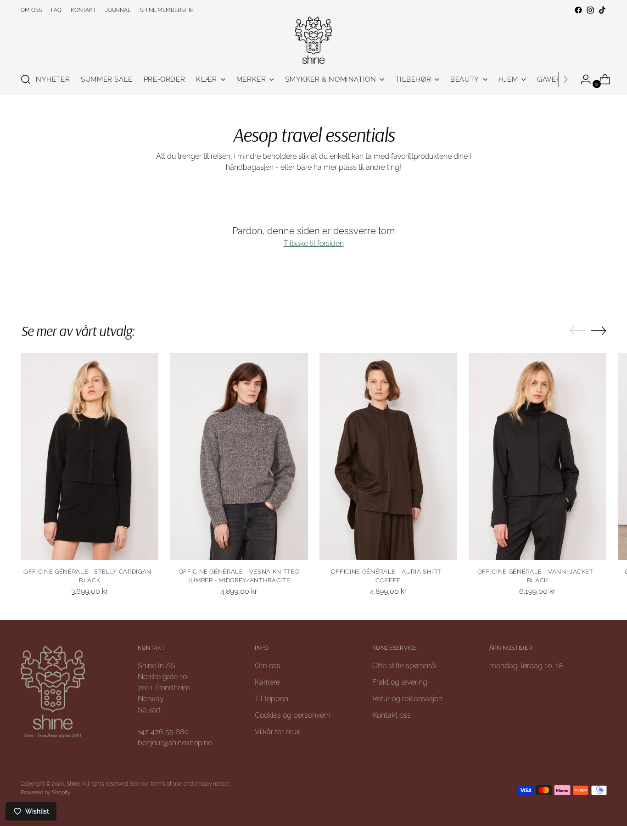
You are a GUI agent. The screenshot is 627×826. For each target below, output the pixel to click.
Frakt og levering (399, 682)
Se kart (149, 709)
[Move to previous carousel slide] (577, 331)
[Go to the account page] (582, 79)
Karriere (267, 682)
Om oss (267, 665)
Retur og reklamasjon (407, 698)
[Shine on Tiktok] (602, 10)
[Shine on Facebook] (578, 10)
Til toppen (271, 698)
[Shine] (313, 40)
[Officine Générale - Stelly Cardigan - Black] (89, 456)
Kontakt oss (391, 715)
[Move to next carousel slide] (598, 330)
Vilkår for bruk (277, 731)
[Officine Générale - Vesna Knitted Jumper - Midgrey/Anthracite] (239, 456)
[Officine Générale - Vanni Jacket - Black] (537, 456)
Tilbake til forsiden (314, 243)
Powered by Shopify (45, 792)
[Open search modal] (26, 79)
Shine (73, 783)
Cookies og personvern (292, 715)
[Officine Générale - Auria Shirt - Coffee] (388, 456)
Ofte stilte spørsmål (404, 665)
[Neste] (565, 79)
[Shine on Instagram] (590, 10)
